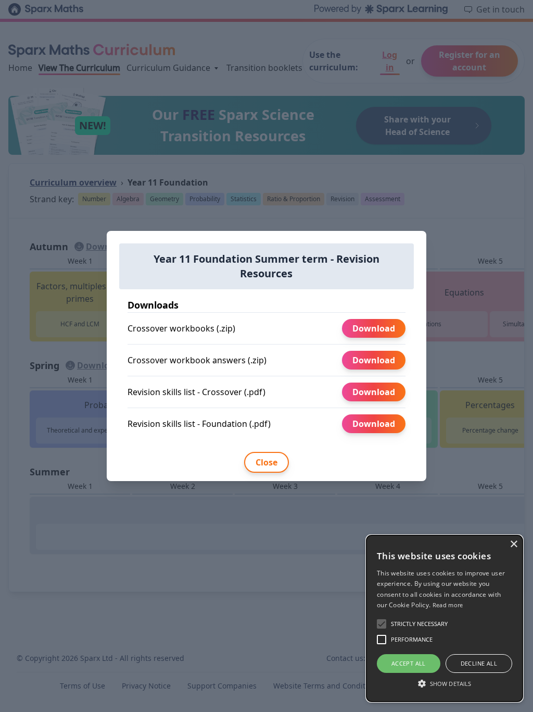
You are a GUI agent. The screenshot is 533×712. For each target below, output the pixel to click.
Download (373, 328)
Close (266, 462)
